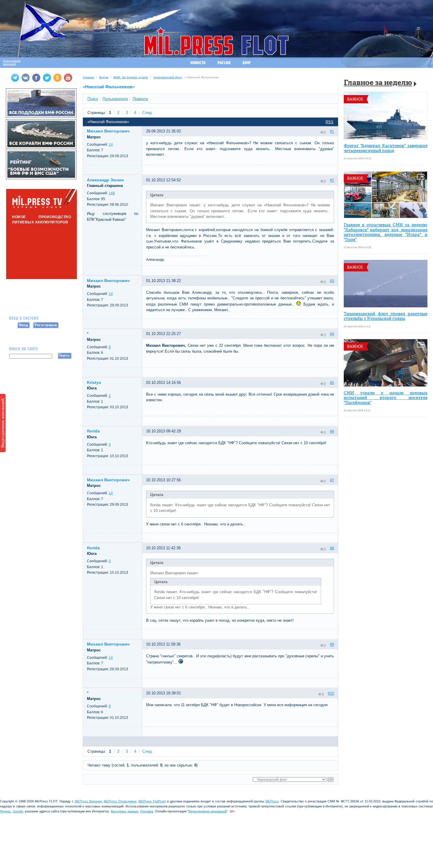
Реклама (146, 811)
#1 (332, 131)
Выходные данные (124, 811)
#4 (332, 334)
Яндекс (5, 811)
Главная (88, 77)
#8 (332, 548)
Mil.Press (272, 801)
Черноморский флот (167, 77)
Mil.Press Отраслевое (120, 801)
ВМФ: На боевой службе (130, 77)
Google (18, 811)
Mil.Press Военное (88, 801)
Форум (103, 77)
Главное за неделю (378, 83)
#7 (332, 480)
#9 (332, 644)
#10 (331, 693)
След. (147, 112)
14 (111, 144)
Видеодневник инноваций (2, 423)
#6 (332, 431)
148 (112, 193)
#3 (332, 280)
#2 (332, 180)
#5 (332, 382)
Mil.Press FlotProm (152, 801)
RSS (329, 122)
